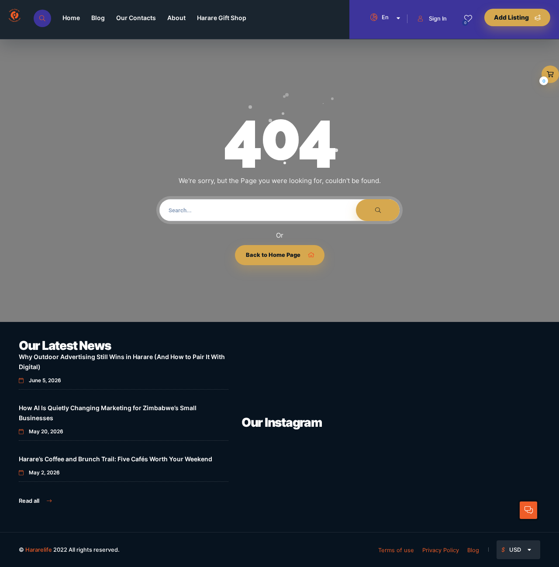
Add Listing (512, 17)
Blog (98, 17)
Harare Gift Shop (221, 17)
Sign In (438, 18)
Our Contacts (136, 17)
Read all (30, 500)
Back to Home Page (273, 254)
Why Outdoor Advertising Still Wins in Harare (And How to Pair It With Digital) (122, 361)
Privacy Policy (440, 549)
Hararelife (38, 549)
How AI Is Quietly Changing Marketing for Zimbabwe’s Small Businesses (108, 413)
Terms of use (396, 549)
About (176, 17)
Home (71, 17)
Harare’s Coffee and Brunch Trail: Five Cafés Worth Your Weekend (115, 459)
